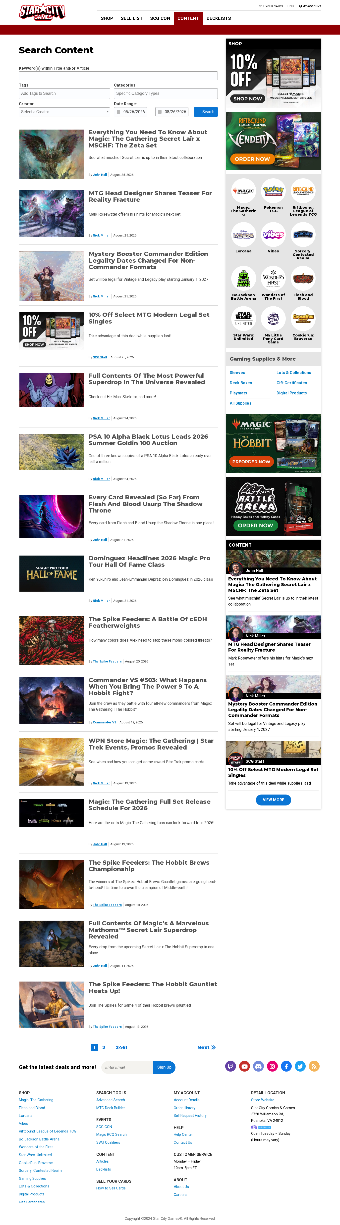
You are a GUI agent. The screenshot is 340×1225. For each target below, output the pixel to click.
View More (273, 800)
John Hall (100, 175)
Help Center (183, 1134)
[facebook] (286, 1066)
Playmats (238, 393)
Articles (102, 1161)
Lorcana (243, 251)
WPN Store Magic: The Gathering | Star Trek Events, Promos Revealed (151, 744)
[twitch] (230, 1066)
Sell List (132, 18)
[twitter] (300, 1066)
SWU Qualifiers (108, 1142)
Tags (23, 85)
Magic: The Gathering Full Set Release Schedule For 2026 (150, 805)
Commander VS (104, 722)
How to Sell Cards (111, 1188)
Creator (26, 103)
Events (103, 1119)
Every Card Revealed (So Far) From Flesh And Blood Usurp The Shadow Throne (146, 504)
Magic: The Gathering (243, 211)
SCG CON (160, 18)
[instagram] (272, 1066)
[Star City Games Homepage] (50, 12)
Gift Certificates (292, 382)
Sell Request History (190, 1115)
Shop (107, 18)
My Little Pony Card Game (273, 338)
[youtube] (244, 1066)
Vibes (273, 251)
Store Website (262, 1100)
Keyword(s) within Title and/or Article (54, 68)
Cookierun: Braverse (303, 337)
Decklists (219, 18)
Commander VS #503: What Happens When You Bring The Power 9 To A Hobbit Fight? (148, 686)
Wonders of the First (36, 1147)
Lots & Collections (294, 372)
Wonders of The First (273, 297)
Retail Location (268, 1092)
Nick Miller (101, 235)
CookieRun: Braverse (36, 1163)
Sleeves (237, 372)
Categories (124, 85)
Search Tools (111, 1092)
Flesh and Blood (303, 297)
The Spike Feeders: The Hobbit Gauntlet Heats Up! (153, 987)
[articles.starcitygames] (314, 1066)
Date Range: (125, 103)
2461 (121, 1047)
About (180, 1180)
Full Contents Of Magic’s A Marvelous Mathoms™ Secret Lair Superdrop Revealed (149, 930)
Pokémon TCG (273, 209)
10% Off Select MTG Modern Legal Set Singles (149, 318)
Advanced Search (110, 1100)
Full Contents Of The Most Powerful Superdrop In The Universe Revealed (147, 379)
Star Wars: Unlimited (243, 337)
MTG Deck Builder (110, 1108)
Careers (180, 1194)
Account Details (187, 1100)
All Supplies (240, 403)
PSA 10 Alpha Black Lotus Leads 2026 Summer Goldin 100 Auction (148, 440)
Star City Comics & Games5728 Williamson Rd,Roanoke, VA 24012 (273, 1114)
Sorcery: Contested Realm (303, 254)
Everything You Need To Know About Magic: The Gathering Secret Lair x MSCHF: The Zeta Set (148, 139)
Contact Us (183, 1142)
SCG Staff (100, 357)
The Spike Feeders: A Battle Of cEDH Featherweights (148, 622)
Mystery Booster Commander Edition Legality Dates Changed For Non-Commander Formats (148, 260)
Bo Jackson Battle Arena (243, 297)
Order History (184, 1108)
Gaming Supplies (32, 1178)
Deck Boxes (241, 382)
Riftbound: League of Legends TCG (303, 211)
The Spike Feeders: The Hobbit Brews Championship (149, 866)
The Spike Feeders (107, 661)
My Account (187, 1092)
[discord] (258, 1066)
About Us (181, 1186)
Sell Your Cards (271, 6)
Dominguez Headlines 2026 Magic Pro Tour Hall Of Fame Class (149, 561)
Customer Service (193, 1154)
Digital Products (292, 393)
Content (188, 18)
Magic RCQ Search (111, 1134)
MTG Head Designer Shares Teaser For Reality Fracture (150, 196)
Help (290, 6)
